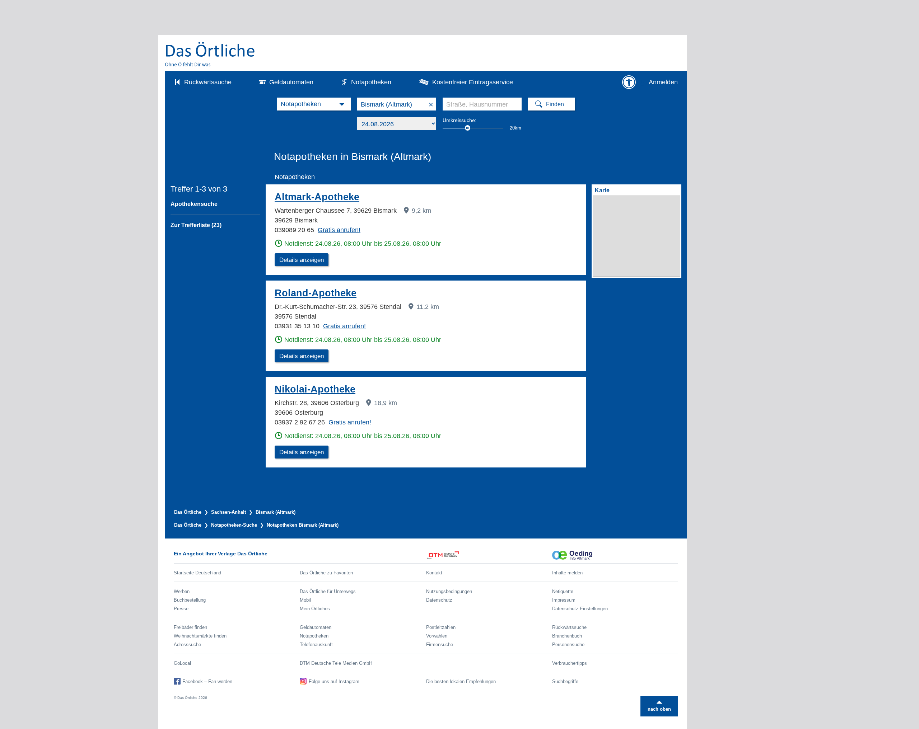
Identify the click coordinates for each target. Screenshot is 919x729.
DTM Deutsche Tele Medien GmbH (336, 663)
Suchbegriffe (565, 681)
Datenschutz (439, 600)
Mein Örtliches (315, 608)
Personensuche (568, 644)
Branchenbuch (567, 636)
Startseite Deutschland (197, 572)
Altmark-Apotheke (317, 197)
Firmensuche (439, 644)
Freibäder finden (190, 627)
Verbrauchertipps (569, 663)
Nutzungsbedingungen (449, 591)
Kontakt (434, 572)
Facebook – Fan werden (207, 681)
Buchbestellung (190, 600)
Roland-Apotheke (315, 293)
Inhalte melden (567, 572)
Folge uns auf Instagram (334, 681)
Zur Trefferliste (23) (196, 225)
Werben (182, 591)
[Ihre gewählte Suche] (314, 104)
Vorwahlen (436, 636)
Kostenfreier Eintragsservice (472, 82)
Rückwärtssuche (208, 82)
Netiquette (562, 591)
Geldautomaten (291, 82)
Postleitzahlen (441, 627)
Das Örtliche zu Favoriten (326, 572)
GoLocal (182, 663)
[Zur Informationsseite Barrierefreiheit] (629, 82)
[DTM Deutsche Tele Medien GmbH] (489, 555)
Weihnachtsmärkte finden (200, 636)
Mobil (305, 600)
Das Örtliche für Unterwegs (328, 591)
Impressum (563, 600)
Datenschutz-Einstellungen (580, 608)
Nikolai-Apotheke (315, 389)
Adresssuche (187, 644)
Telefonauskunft (316, 644)
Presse (181, 608)
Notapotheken (371, 82)
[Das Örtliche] (210, 54)
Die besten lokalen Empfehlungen (461, 681)
